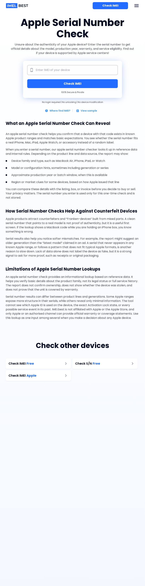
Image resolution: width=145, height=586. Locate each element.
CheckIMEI (21, 363)
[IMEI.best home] (17, 5)
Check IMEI (110, 6)
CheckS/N (87, 363)
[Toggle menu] (136, 5)
